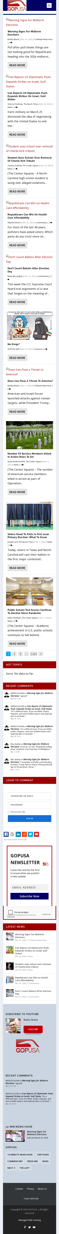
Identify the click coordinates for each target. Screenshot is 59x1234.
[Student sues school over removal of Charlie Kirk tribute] (29, 148)
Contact (19, 1188)
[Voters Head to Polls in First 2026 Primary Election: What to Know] (29, 516)
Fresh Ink (32, 1161)
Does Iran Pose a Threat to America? (30, 381)
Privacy (30, 1188)
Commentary (41, 222)
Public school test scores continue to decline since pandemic (30, 612)
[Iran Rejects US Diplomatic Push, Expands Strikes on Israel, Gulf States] (29, 82)
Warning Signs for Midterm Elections (32, 694)
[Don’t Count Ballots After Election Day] (29, 259)
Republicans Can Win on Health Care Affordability (27, 216)
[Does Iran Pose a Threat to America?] (29, 372)
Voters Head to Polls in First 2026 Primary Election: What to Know (28, 536)
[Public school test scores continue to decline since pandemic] (29, 591)
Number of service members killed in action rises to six (29, 455)
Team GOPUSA (31, 1198)
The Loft (25, 1167)
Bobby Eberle (13, 39)
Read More (17, 65)
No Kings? (14, 344)
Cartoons (38, 349)
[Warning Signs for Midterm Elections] (29, 22)
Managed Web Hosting (29, 1220)
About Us (42, 1188)
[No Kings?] (29, 326)
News (10, 107)
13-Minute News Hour (43, 39)
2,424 (33, 654)
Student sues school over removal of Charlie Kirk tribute (30, 159)
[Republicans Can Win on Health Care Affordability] (29, 205)
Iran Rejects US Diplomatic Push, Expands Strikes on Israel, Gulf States (28, 96)
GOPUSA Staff (13, 349)
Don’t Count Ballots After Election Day (33, 992)
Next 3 (11, 1167)
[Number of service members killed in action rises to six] (29, 435)
